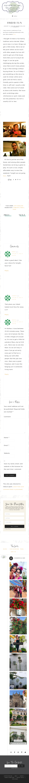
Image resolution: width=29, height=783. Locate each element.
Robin (14, 251)
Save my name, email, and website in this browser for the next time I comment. (13, 466)
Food (14, 209)
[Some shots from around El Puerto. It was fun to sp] (18, 699)
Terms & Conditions (9, 777)
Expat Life (13, 551)
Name (6, 437)
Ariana (14, 320)
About (16, 775)
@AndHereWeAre (18, 643)
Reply (7, 270)
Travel (22, 549)
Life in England (18, 205)
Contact (22, 775)
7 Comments (15, 26)
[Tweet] (15, 179)
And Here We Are (14, 7)
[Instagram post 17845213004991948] (18, 570)
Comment (7, 416)
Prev (7, 215)
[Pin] (18, 179)
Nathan (14, 295)
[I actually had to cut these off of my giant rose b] (18, 607)
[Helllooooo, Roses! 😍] (18, 625)
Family (22, 207)
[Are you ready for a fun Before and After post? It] (18, 680)
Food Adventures (14, 549)
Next (22, 215)
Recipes (5, 549)
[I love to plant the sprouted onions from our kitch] (18, 662)
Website (7, 453)
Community (16, 207)
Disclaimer (15, 779)
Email (6, 445)
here (4, 176)
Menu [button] (15, 16)
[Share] (13, 179)
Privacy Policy (8, 528)
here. (14, 34)
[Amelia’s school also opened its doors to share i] (18, 717)
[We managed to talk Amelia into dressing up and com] (18, 589)
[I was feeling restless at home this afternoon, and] (18, 735)
